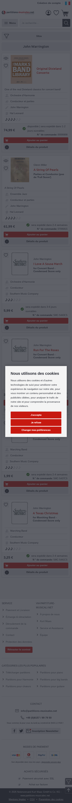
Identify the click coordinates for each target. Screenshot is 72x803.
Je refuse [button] (36, 422)
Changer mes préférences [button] (36, 430)
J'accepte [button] (36, 415)
